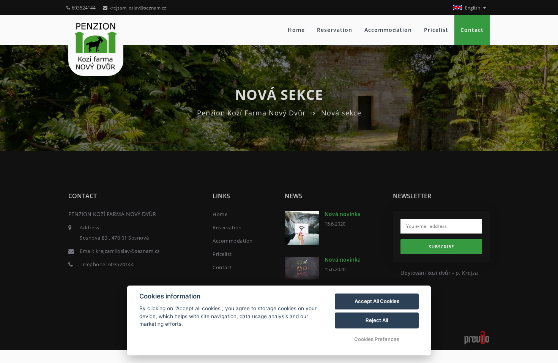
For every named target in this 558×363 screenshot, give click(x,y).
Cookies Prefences (376, 339)
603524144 (84, 8)
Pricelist (436, 29)
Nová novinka (343, 214)
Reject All (377, 320)
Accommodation (388, 29)
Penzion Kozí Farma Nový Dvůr (251, 112)
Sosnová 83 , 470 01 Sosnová (114, 237)
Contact (472, 29)
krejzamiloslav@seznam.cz (137, 8)
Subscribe (441, 246)
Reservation (334, 29)
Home (296, 29)
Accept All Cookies (377, 301)
